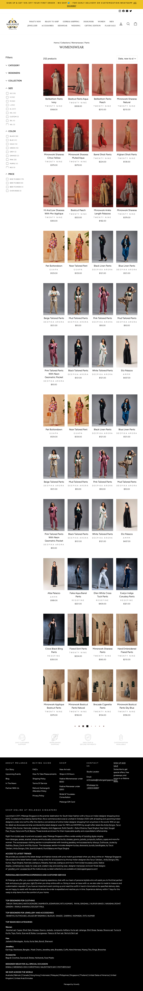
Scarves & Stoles (29, 933)
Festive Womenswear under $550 (71, 780)
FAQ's (35, 769)
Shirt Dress (91, 930)
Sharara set (108, 930)
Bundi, (42, 941)
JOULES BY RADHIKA (36, 916)
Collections (65, 43)
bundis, (92, 845)
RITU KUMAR (66, 903)
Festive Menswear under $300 (69, 788)
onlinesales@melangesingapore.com (102, 780)
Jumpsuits (58, 930)
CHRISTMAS (33, 967)
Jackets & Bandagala (14, 941)
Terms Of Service (40, 783)
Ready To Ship (52, 21)
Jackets (49, 930)
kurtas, (76, 845)
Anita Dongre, (19, 848)
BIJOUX (51, 916)
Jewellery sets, (48, 949)
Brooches (102, 949)
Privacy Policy (38, 795)
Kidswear (62, 26)
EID (25, 967)
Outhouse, (104, 842)
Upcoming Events (13, 774)
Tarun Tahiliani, (96, 859)
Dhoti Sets (27, 930)
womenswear (22, 842)
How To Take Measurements (44, 774)
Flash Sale (110, 26)
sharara (35, 839)
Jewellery (32, 26)
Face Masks (49, 958)
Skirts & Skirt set (71, 933)
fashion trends (51, 857)
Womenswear (77, 43)
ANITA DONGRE (30, 903)
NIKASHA (109, 903)
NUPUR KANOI (96, 903)
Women (101, 21)
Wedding (75, 26)
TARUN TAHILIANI (14, 903)
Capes (19, 930)
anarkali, (28, 839)
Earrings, (9, 949)
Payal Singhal (63, 848)
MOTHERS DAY (64, 967)
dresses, (69, 839)
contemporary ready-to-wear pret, (27, 866)
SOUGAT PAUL (37, 907)
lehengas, (14, 839)
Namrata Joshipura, (32, 863)
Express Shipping (71, 21)
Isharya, (96, 842)
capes (106, 839)
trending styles (90, 836)
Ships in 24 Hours (66, 774)
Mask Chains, (36, 949)
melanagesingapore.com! (87, 869)
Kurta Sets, (34, 941)
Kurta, (26, 941)
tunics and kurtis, (59, 839)
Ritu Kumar (18, 828)
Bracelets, (59, 949)
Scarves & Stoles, (27, 958)
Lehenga (82, 930)
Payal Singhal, (94, 828)
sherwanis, (84, 845)
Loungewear (41, 933)
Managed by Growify (71, 984)
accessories (85, 842)
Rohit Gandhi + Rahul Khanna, (75, 828)
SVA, (27, 848)
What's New (35, 21)
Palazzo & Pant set (55, 933)
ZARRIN (68, 916)
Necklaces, (18, 949)
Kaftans (66, 930)
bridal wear (20, 836)
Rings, (95, 949)
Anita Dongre (109, 825)
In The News (11, 783)
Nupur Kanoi (15, 831)
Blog (7, 778)
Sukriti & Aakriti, (36, 848)
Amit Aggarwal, (55, 828)
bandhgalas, (100, 845)
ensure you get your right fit (25, 883)
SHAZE (59, 916)
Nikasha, (44, 828)
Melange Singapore (112, 857)
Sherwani (49, 941)
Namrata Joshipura (32, 828)
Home (56, 43)
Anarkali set (11, 930)
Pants (18, 933)
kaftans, (99, 839)
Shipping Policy (39, 778)
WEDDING (17, 967)
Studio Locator (93, 771)
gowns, (76, 839)
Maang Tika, (87, 949)
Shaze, (16, 845)
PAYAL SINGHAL (81, 903)
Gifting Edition (93, 26)
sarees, (22, 839)
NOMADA (77, 916)
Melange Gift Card (67, 802)
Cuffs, (66, 949)
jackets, (83, 839)
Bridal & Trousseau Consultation (67, 795)
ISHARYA (10, 916)
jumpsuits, (91, 839)
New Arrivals (64, 769)
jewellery (72, 842)
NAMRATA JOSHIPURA (49, 903)
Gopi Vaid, (104, 828)
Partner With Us (12, 788)
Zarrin (22, 845)
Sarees (100, 930)
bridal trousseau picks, (89, 863)
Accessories (48, 26)
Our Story (10, 769)
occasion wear (41, 836)
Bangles (26, 949)
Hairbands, (39, 958)
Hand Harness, (75, 949)
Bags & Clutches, (13, 958)
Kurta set (74, 930)
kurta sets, (47, 839)
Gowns (43, 930)
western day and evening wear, (55, 866)
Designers (89, 21)
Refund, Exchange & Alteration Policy (41, 789)
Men (111, 21)
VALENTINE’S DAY (48, 967)
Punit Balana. (30, 831)
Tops (13, 933)
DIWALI (9, 967)
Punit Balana (48, 848)
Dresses (35, 930)
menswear (47, 845)
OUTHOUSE (20, 916)
